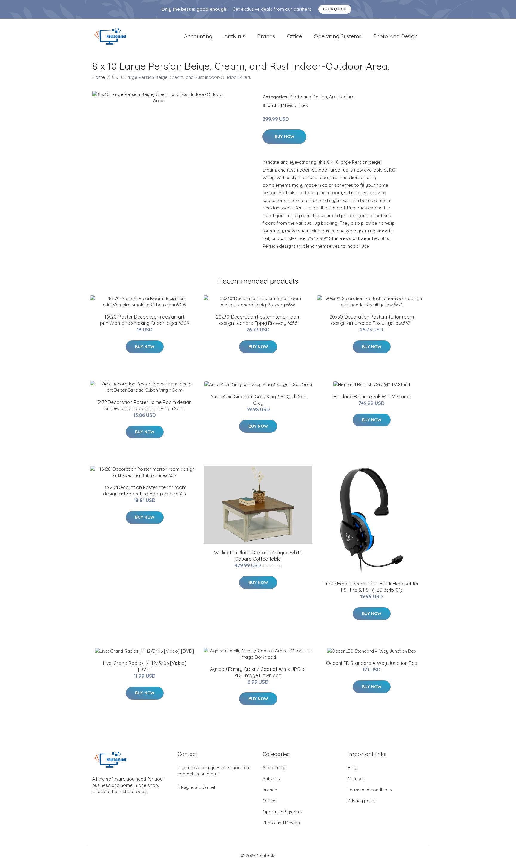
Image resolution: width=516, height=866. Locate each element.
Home (98, 77)
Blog (352, 767)
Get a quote (334, 9)
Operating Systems (337, 36)
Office (294, 36)
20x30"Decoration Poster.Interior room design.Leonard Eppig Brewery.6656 (258, 320)
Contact (356, 778)
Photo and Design (395, 36)
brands (266, 36)
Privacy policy (362, 801)
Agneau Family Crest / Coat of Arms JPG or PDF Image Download (258, 672)
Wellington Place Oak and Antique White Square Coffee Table (258, 556)
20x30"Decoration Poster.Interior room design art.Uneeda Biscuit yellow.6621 (371, 320)
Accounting (198, 36)
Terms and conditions (370, 789)
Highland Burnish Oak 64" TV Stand (371, 397)
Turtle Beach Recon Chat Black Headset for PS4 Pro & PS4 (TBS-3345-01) (371, 587)
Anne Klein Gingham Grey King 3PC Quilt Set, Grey (258, 400)
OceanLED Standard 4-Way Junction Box (371, 663)
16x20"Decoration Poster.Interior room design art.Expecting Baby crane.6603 (144, 490)
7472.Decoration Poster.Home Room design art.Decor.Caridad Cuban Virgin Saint (144, 405)
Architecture (341, 97)
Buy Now (284, 136)
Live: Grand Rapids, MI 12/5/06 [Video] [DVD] (144, 666)
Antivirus (234, 36)
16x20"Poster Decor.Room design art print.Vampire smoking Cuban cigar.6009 (144, 320)
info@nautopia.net (196, 787)
